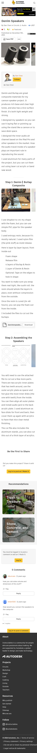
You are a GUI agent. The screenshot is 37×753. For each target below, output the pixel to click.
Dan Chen (7, 25)
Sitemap (5, 710)
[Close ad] (34, 9)
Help (4, 707)
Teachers (5, 690)
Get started (6, 704)
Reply (18, 593)
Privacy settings (26, 741)
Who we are (6, 713)
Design (5, 673)
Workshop (6, 670)
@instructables (11, 724)
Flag (7, 589)
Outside (5, 686)
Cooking (5, 680)
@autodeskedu (11, 729)
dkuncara (11, 576)
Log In (18, 560)
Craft (4, 676)
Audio (24, 25)
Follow (17, 79)
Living (4, 683)
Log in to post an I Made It (18, 471)
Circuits (16, 25)
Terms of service (28, 738)
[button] (2, 3)
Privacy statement (11, 741)
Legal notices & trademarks (14, 748)
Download (29, 325)
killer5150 (12, 602)
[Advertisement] (18, 11)
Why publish (7, 700)
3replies (7, 623)
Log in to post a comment (18, 631)
